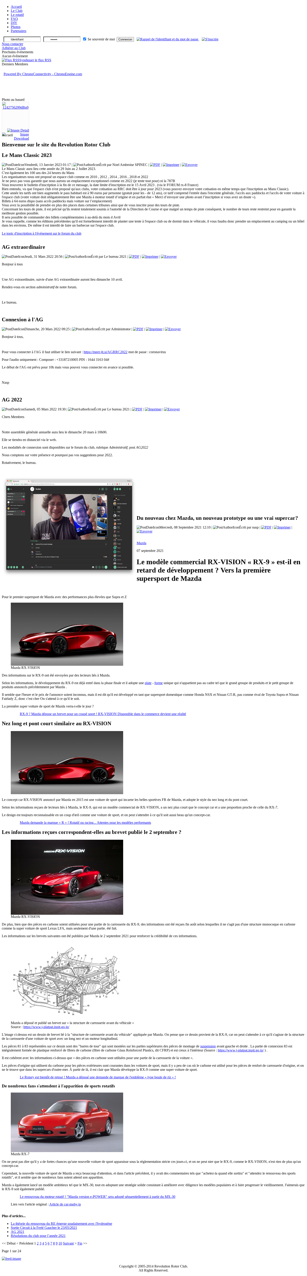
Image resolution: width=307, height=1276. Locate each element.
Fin (80, 1243)
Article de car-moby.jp (65, 1204)
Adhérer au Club (14, 48)
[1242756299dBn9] (15, 107)
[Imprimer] (171, 165)
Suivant (68, 1243)
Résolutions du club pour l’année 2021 (38, 1236)
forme (158, 683)
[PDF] (155, 165)
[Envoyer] (190, 165)
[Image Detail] (18, 130)
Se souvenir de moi (101, 39)
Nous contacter (12, 44)
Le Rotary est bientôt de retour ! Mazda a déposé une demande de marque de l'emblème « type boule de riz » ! (98, 1077)
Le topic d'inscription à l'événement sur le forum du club (41, 233)
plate (148, 683)
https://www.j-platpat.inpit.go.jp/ (46, 1027)
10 (60, 1243)
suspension (208, 1046)
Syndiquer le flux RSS (35, 60)
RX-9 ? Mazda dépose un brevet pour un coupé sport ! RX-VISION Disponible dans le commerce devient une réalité (103, 714)
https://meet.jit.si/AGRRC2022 (105, 352)
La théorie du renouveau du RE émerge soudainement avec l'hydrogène (61, 1223)
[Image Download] (15, 138)
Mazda (141, 543)
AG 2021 (17, 1232)
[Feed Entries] (11, 1259)
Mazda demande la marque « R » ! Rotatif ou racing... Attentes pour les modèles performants (85, 822)
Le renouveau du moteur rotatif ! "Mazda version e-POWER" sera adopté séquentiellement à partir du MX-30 (97, 1197)
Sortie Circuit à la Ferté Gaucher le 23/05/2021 (44, 1228)
